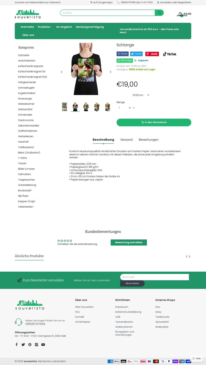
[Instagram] (36, 344)
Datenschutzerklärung (128, 312)
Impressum (121, 307)
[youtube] (43, 344)
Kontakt (79, 317)
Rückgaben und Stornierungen (124, 333)
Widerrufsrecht (124, 327)
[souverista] (27, 14)
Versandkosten (124, 322)
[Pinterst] (30, 344)
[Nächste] (61, 72)
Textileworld (162, 317)
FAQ (77, 312)
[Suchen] (159, 13)
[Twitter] (23, 344)
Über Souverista (84, 307)
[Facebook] (16, 344)
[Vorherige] (110, 72)
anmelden (166, 2)
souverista (30, 361)
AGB (117, 317)
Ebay (158, 312)
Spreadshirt (162, 322)
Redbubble (161, 327)
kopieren (143, 60)
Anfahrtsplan (82, 322)
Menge (121, 102)
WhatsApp (126, 60)
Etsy (157, 307)
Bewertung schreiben (129, 242)
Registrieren (184, 2)
